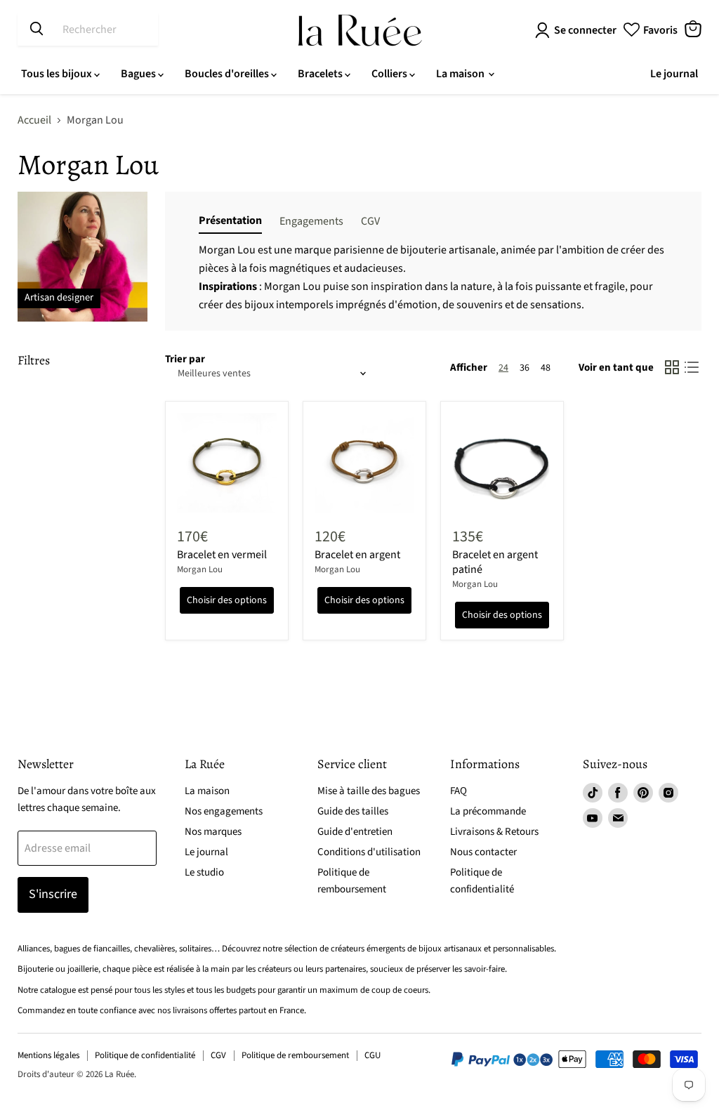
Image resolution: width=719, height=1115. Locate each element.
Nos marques (213, 831)
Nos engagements (224, 811)
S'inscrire (53, 894)
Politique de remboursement (295, 1055)
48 (545, 368)
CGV (218, 1055)
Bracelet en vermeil (222, 554)
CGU (372, 1055)
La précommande (488, 811)
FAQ (458, 791)
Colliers (390, 73)
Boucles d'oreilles (228, 73)
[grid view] (672, 367)
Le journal (674, 73)
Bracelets (321, 73)
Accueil (34, 120)
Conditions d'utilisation (369, 852)
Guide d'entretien (355, 831)
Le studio (204, 872)
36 (524, 368)
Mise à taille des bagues (368, 791)
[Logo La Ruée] (360, 30)
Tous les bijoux (57, 73)
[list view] (691, 367)
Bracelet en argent (357, 554)
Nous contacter (483, 852)
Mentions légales (48, 1055)
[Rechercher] (36, 29)
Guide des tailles (352, 811)
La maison (461, 73)
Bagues (139, 73)
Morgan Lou (200, 569)
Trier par (185, 359)
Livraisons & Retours (494, 831)
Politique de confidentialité (145, 1055)
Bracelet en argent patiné (495, 562)
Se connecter (585, 30)
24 (503, 368)
